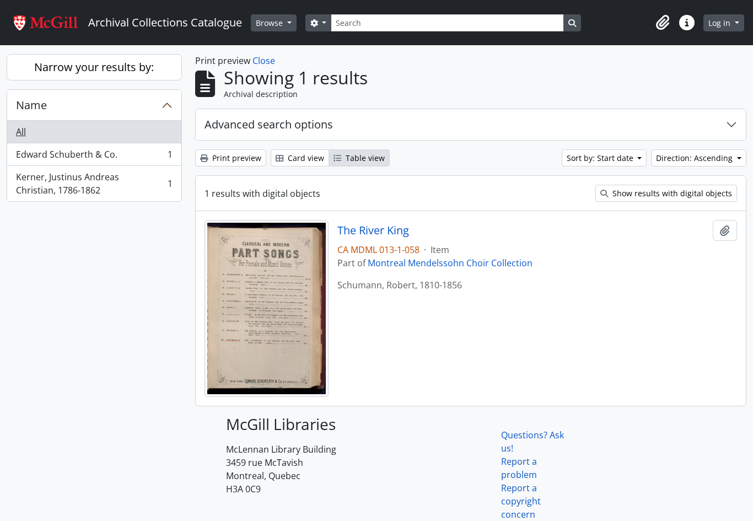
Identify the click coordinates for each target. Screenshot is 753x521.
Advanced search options (269, 124)
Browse (270, 23)
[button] (662, 22)
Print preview (235, 158)
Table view (364, 158)
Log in (720, 23)
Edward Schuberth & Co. (94, 157)
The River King (373, 230)
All (21, 132)
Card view (305, 158)
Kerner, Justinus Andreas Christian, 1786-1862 (94, 183)
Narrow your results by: (94, 67)
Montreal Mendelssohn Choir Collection (450, 263)
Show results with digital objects (671, 193)
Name (31, 105)
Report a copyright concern (521, 501)
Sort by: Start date (601, 158)
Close (263, 61)
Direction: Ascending (695, 158)
